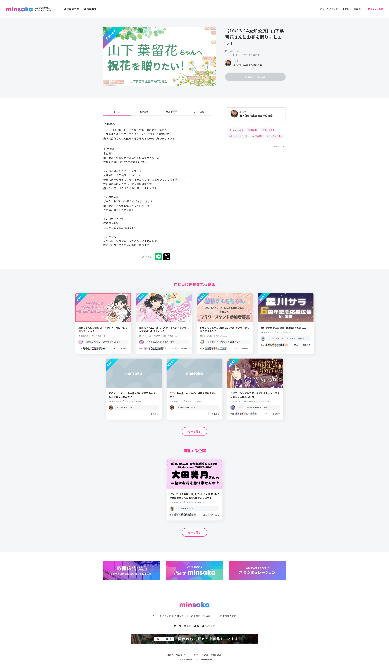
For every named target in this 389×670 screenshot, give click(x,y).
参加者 (171, 111)
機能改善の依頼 (228, 615)
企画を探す (90, 9)
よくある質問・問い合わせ (200, 615)
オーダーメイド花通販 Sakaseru (194, 626)
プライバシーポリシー (192, 655)
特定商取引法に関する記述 (212, 655)
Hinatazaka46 (236, 130)
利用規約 (179, 655)
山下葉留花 (258, 136)
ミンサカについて (329, 8)
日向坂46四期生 (275, 136)
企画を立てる (71, 9)
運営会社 (358, 8)
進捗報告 (144, 111)
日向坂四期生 (268, 130)
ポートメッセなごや (239, 136)
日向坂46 (253, 130)
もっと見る (194, 431)
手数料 (345, 8)
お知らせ (178, 615)
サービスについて (162, 615)
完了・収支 (198, 111)
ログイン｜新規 (375, 8)
